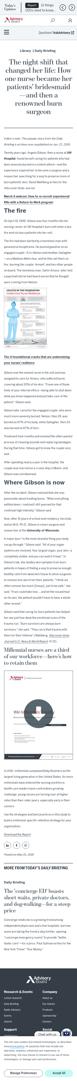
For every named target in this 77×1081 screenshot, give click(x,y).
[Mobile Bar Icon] (6, 32)
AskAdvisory (61, 32)
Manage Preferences (23, 1073)
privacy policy (17, 1046)
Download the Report (17, 835)
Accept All (59, 1073)
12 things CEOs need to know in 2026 (39, 10)
